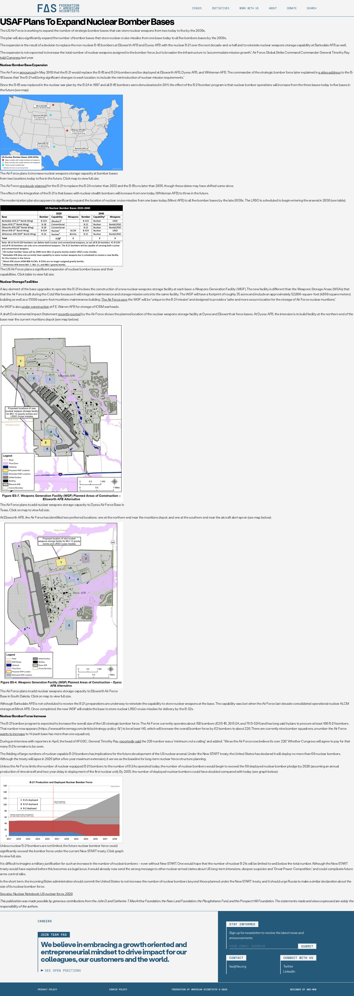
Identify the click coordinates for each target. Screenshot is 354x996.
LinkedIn (289, 971)
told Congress (10, 57)
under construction (35, 306)
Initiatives (220, 8)
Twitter (288, 966)
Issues (197, 8)
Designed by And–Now (303, 989)
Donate (292, 8)
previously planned (33, 186)
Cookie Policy (118, 989)
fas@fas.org (237, 966)
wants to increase (12, 734)
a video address (329, 72)
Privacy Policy (47, 989)
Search (311, 8)
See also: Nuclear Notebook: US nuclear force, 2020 (36, 894)
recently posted (69, 314)
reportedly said (130, 741)
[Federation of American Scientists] (58, 8)
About (273, 8)
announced (28, 72)
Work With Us (249, 8)
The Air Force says (114, 299)
